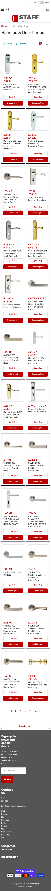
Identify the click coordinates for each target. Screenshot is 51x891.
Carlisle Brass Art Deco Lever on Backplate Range (36, 143)
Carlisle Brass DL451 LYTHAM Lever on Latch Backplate (12, 414)
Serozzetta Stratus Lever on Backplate (37, 410)
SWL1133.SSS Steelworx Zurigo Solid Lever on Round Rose (36, 467)
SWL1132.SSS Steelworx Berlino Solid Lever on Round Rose (11, 630)
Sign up (7, 779)
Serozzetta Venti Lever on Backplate (37, 198)
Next (36, 711)
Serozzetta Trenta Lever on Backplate (12, 306)
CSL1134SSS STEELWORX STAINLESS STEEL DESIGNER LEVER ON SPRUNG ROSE (37, 521)
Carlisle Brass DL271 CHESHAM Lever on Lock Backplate (37, 253)
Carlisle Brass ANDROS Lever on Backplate (11, 87)
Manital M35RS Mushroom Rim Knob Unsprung (37, 685)
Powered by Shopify (25, 886)
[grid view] (41, 44)
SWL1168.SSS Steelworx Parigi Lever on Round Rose (10, 359)
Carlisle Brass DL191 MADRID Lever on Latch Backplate (12, 253)
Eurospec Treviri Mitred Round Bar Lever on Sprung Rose (36, 306)
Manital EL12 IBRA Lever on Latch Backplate (36, 361)
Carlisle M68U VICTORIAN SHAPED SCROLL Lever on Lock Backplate (37, 88)
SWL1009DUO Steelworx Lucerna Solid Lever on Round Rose (11, 683)
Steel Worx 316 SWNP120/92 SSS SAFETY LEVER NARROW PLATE (11, 520)
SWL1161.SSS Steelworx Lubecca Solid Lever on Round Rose (37, 576)
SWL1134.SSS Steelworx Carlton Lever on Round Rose (11, 467)
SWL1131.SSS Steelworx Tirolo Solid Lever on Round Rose (10, 198)
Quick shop (13, 97)
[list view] (46, 44)
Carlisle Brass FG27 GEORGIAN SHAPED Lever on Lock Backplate (12, 145)
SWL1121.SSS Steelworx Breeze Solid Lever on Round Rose (36, 630)
